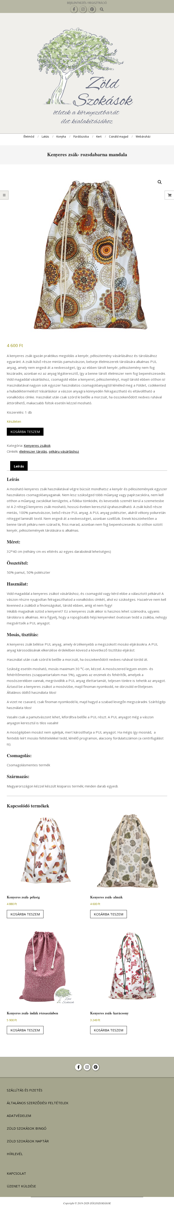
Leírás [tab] (19, 466)
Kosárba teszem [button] (25, 914)
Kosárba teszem (25, 431)
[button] (160, 182)
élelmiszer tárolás (33, 451)
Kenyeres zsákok (37, 445)
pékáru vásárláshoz (64, 451)
